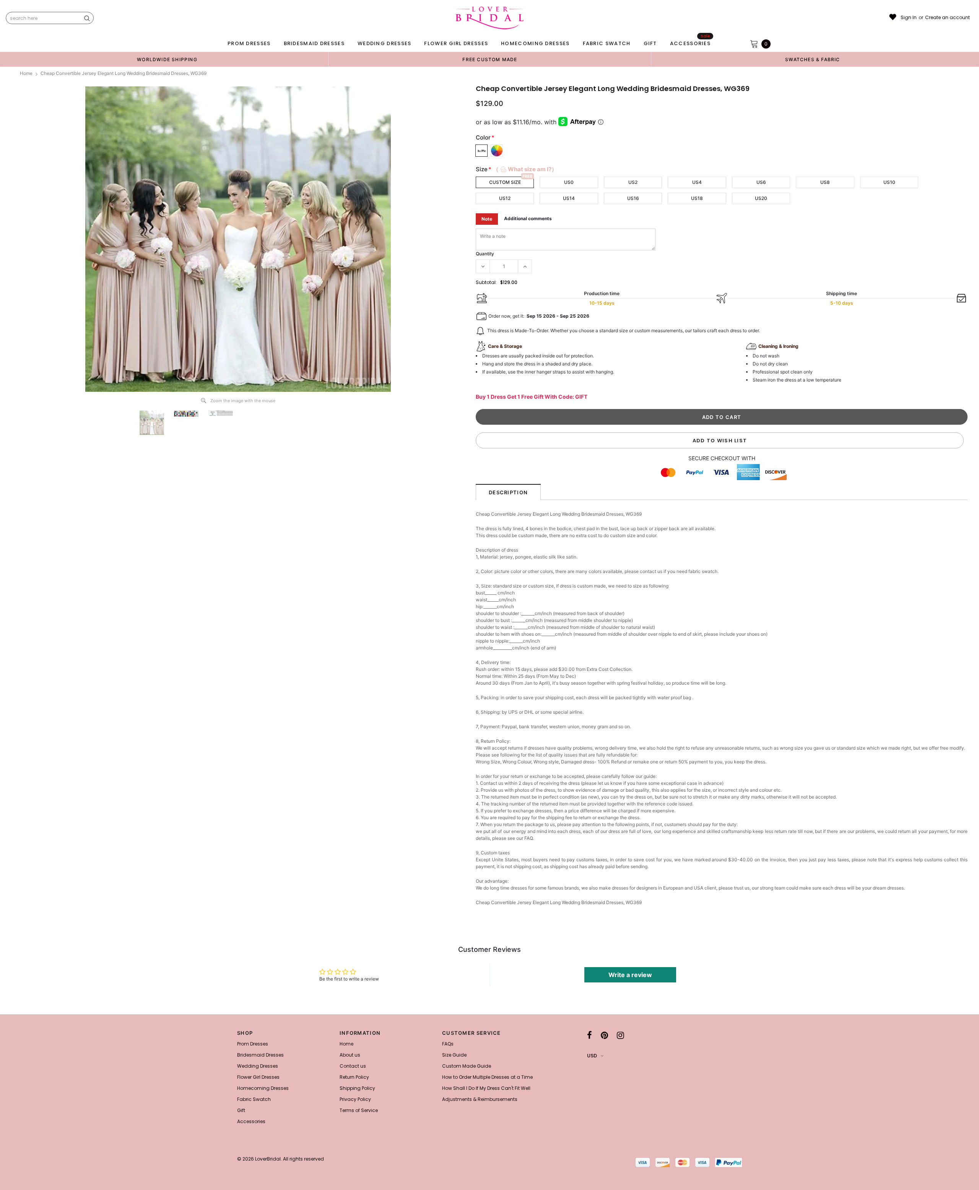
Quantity (485, 254)
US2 (632, 182)
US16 (633, 198)
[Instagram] (620, 1035)
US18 (697, 198)
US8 (825, 182)
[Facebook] (589, 1035)
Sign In (909, 18)
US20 (761, 198)
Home (26, 73)
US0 (569, 182)
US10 (889, 182)
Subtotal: (486, 282)
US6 (761, 182)
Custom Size (505, 182)
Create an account (947, 18)
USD (592, 1055)
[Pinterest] (604, 1035)
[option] (167, 59)
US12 (505, 198)
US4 (697, 182)
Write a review (630, 975)
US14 (569, 198)
